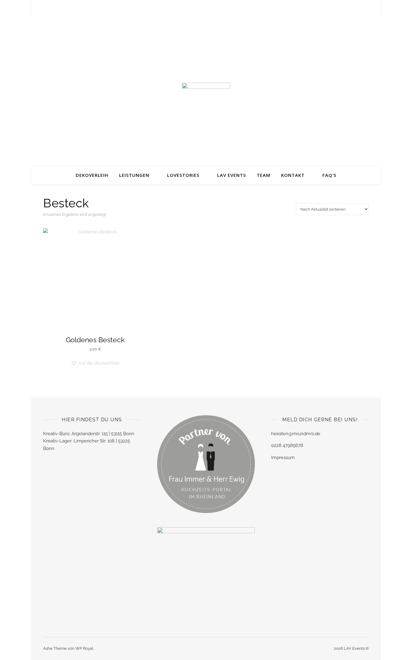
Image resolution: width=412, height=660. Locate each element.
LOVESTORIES (183, 175)
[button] (95, 363)
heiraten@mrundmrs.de (295, 433)
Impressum (283, 457)
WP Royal (84, 648)
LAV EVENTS (231, 175)
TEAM (263, 175)
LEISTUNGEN (134, 175)
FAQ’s (329, 175)
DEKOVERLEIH (92, 175)
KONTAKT (293, 175)
